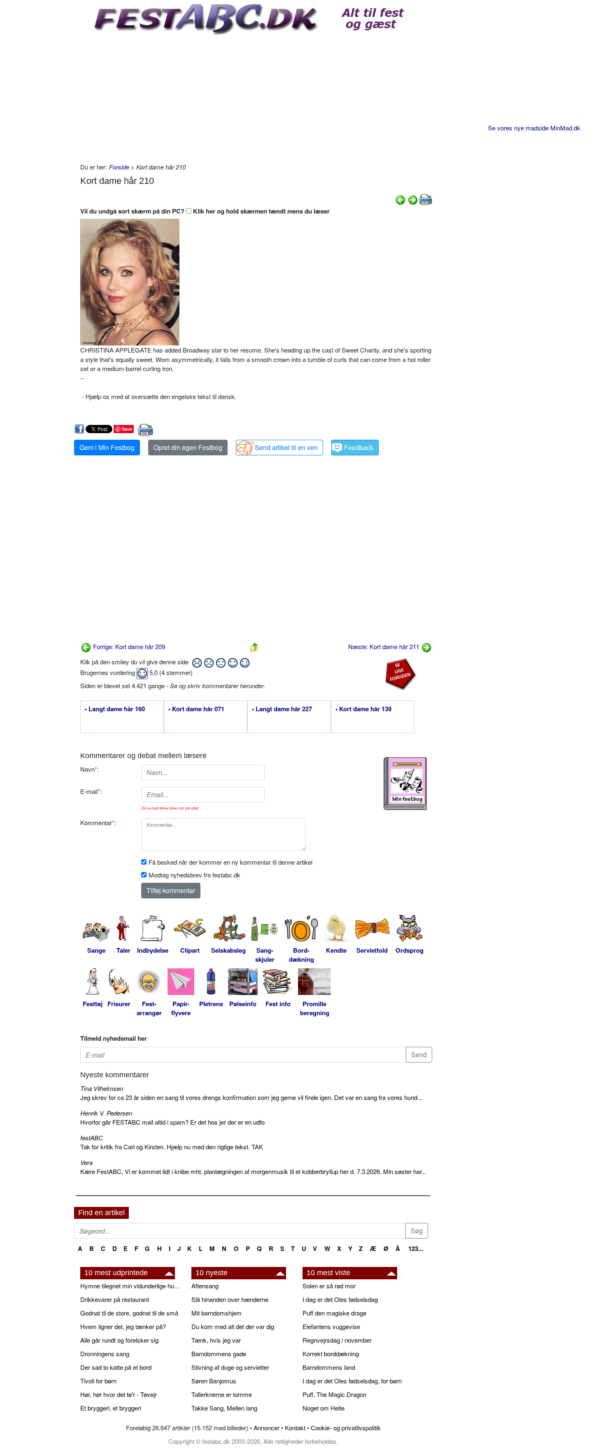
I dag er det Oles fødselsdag (340, 1299)
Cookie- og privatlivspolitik (346, 1427)
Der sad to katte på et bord (115, 1367)
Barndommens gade (218, 1353)
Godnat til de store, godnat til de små (129, 1312)
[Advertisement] (256, 96)
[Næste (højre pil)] (413, 198)
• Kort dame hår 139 (363, 709)
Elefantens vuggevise (331, 1326)
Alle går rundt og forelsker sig (119, 1340)
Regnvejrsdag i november (337, 1340)
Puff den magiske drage (334, 1312)
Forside (119, 166)
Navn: (89, 769)
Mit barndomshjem (216, 1312)
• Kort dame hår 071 (196, 709)
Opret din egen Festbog (188, 447)
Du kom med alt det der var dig (232, 1326)
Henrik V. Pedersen (106, 1113)
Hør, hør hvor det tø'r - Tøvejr (118, 1394)
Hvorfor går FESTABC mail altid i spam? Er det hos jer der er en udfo (172, 1122)
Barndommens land (328, 1367)
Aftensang (205, 1285)
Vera (86, 1162)
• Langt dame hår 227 (282, 709)
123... (415, 1248)
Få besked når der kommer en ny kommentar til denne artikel (230, 862)
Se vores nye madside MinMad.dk (534, 127)
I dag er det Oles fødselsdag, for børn (352, 1380)
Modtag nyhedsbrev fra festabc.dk (194, 874)
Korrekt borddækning (330, 1353)
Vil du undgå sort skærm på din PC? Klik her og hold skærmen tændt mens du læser (205, 211)
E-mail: (91, 791)
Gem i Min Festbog (107, 447)
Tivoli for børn (98, 1380)
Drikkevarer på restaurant (114, 1299)
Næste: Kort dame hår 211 (384, 646)
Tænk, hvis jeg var (216, 1340)
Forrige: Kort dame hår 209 (128, 646)
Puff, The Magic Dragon (334, 1394)
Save (127, 429)
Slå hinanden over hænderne (229, 1299)
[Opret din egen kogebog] (405, 784)
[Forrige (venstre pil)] (400, 198)
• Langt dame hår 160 (115, 709)
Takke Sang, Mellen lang (224, 1408)
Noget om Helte (323, 1408)
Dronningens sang (104, 1353)
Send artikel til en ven (286, 447)
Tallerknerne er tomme (221, 1394)
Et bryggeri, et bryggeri (110, 1408)
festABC (91, 1137)
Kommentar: (98, 822)
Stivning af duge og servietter (230, 1367)
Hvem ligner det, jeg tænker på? (123, 1326)
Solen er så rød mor (329, 1285)
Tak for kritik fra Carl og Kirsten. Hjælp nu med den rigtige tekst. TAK (171, 1146)
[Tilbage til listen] (254, 646)
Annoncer (266, 1427)
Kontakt (295, 1427)
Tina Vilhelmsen (101, 1088)
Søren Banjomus (213, 1380)
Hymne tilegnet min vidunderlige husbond (131, 1285)
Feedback (358, 447)
